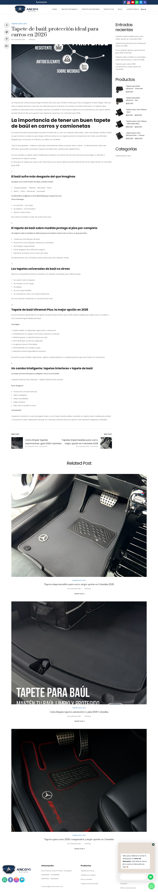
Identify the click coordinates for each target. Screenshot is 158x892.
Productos (109, 9)
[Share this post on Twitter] (7, 32)
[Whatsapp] (151, 886)
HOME (54, 9)
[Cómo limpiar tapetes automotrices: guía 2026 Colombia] (79, 652)
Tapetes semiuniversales (89, 884)
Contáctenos (132, 9)
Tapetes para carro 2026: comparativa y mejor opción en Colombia (128, 66)
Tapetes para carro (19, 23)
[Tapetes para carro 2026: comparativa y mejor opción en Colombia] (79, 780)
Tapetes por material (91, 9)
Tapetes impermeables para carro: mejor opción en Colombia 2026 (79, 584)
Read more (79, 594)
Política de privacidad (128, 888)
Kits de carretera (86, 879)
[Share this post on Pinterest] (7, 39)
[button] (153, 844)
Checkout (123, 884)
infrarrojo (31, 40)
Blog (120, 9)
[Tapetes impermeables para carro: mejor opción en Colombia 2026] (79, 525)
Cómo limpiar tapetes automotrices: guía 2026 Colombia (79, 712)
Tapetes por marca (69, 9)
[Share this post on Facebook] (7, 25)
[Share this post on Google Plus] (7, 46)
